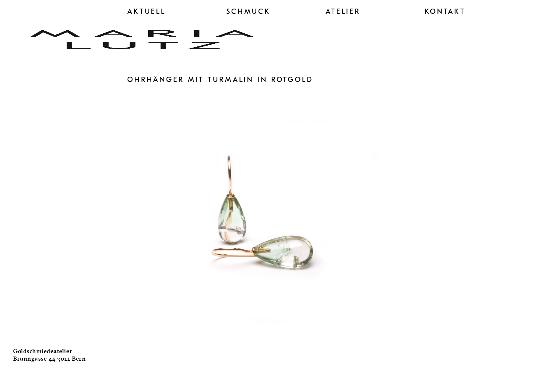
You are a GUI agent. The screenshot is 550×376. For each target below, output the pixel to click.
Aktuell (146, 11)
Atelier (343, 11)
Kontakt (445, 11)
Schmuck (248, 11)
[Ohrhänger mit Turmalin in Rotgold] (262, 333)
